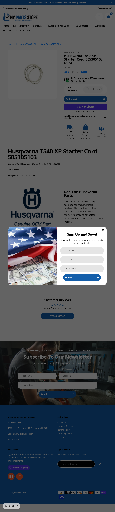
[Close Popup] (103, 230)
